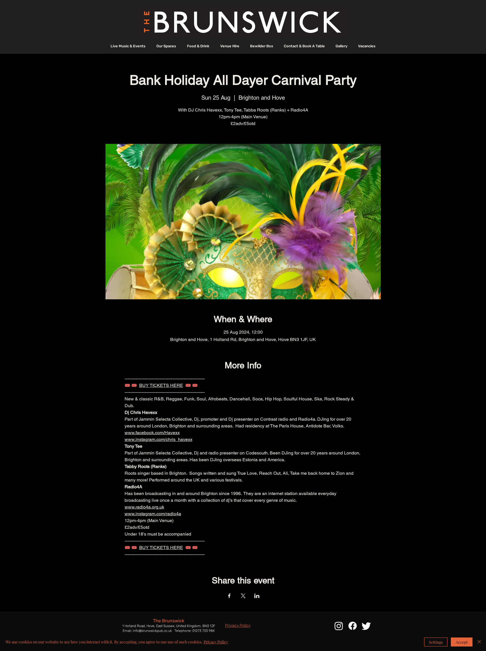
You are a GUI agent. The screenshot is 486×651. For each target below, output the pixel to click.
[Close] (479, 641)
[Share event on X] (243, 596)
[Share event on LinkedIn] (257, 596)
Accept (462, 642)
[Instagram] (338, 625)
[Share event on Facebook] (229, 596)
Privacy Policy (216, 642)
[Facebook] (352, 625)
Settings (436, 642)
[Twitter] (366, 625)
